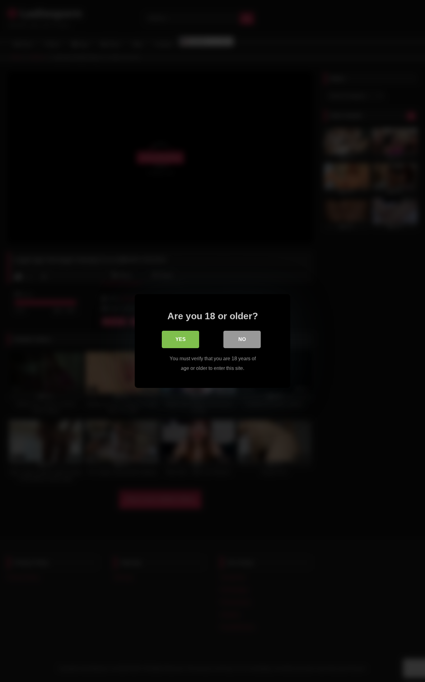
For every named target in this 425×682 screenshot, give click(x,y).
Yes (180, 339)
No (242, 339)
